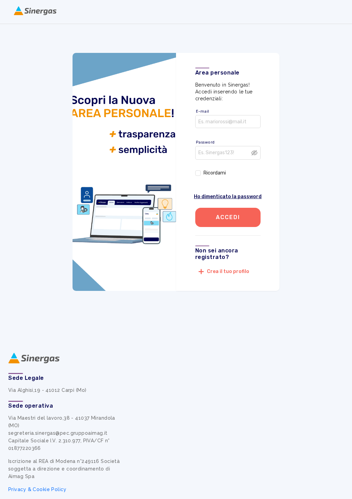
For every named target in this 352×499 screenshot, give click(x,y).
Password (205, 142)
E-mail (202, 111)
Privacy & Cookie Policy (37, 489)
